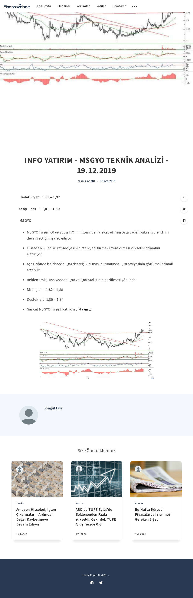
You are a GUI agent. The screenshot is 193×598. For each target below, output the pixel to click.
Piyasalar (119, 6)
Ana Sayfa (44, 6)
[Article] (37, 479)
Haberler (64, 6)
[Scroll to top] (184, 198)
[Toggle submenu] (134, 6)
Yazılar (101, 6)
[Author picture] (28, 415)
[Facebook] (184, 220)
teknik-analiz (86, 181)
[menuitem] (17, 6)
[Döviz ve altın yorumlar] (17, 6)
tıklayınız (83, 309)
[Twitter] (184, 209)
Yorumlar (83, 6)
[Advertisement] (96, 113)
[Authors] (19, 469)
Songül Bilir (53, 408)
